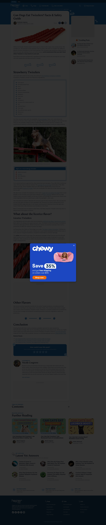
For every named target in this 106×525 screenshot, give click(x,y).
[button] (74, 245)
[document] (53, 262)
